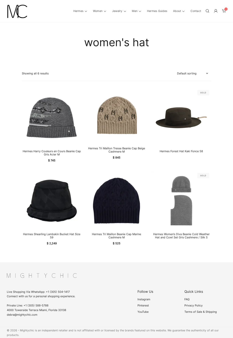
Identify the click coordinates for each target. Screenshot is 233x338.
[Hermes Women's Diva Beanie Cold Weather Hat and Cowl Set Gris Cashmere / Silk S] (181, 201)
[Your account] (216, 11)
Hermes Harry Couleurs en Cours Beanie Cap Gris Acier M (52, 152)
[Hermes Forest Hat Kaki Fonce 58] (181, 118)
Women (98, 11)
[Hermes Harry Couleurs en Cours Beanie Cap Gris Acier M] (52, 118)
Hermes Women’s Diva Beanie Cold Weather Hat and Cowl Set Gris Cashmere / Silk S (181, 235)
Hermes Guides (157, 11)
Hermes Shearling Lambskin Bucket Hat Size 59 (51, 235)
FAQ (187, 299)
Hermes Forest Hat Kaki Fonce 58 (181, 151)
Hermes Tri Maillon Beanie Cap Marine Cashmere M (116, 235)
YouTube (143, 311)
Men (134, 11)
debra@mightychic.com (22, 314)
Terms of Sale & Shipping (200, 311)
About (177, 11)
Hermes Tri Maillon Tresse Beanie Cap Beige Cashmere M (116, 150)
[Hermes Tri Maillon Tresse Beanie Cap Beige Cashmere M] (116, 116)
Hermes (78, 11)
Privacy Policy (193, 305)
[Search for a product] (207, 11)
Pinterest (143, 305)
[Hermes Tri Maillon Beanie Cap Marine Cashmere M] (116, 201)
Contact (196, 11)
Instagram (143, 299)
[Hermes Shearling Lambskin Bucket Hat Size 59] (52, 201)
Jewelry (117, 11)
